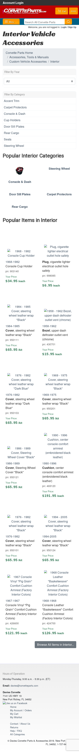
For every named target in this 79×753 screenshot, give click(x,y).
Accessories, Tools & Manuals (29, 57)
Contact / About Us (20, 723)
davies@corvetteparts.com (24, 685)
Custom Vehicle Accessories (28, 61)
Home (13, 707)
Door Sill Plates (14, 126)
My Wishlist (16, 717)
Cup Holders (12, 120)
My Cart (14, 713)
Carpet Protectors (15, 107)
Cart (64, 11)
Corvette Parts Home (19, 53)
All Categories (17, 734)
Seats (7, 139)
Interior (54, 61)
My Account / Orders (21, 710)
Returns (14, 727)
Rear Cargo (11, 133)
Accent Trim (11, 101)
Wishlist (73, 11)
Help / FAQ (16, 730)
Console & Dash (14, 113)
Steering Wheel (14, 146)
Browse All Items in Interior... (55, 644)
